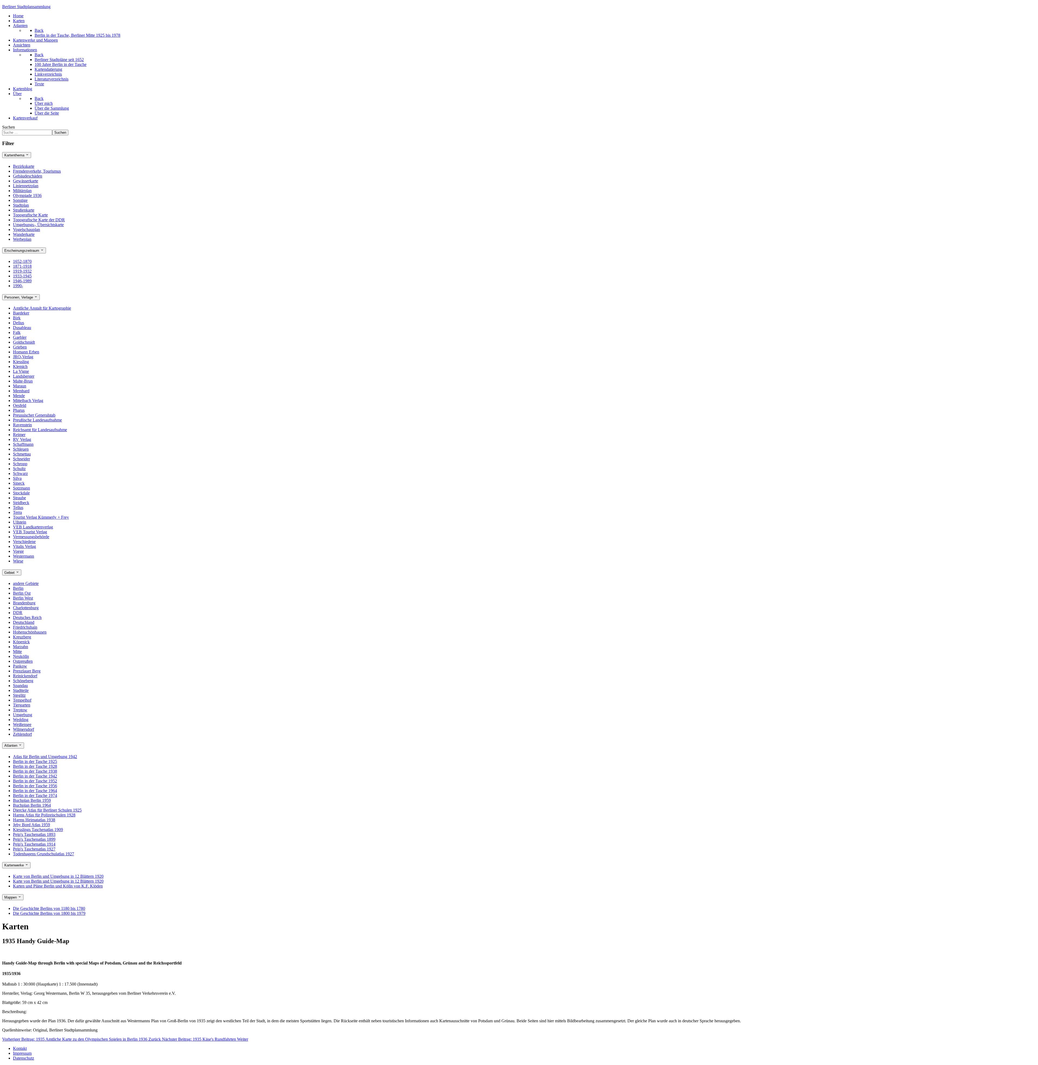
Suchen (8, 127)
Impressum (22, 1053)
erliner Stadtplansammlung (26, 6)
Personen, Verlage (19, 297)
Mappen (11, 897)
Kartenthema (14, 155)
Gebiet (10, 573)
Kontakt (20, 1048)
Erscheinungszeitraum (22, 251)
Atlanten (11, 746)
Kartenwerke (14, 865)
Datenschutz (23, 1058)
